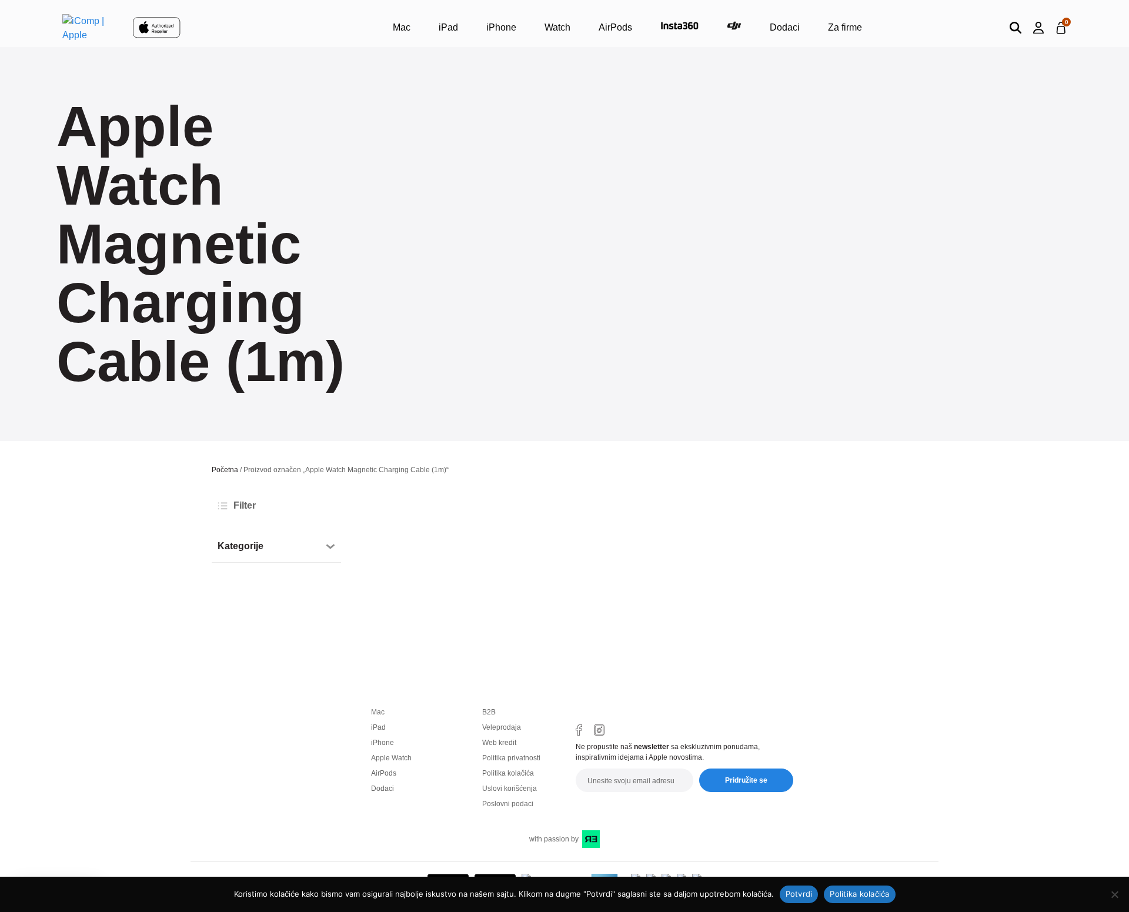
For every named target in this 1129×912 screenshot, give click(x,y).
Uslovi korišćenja (509, 788)
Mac (401, 27)
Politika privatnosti (511, 758)
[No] (1114, 894)
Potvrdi (799, 893)
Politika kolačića (508, 773)
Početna (225, 470)
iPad (448, 27)
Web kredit (499, 743)
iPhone (501, 27)
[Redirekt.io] (591, 839)
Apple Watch (391, 758)
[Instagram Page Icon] (599, 730)
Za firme (845, 27)
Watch (557, 27)
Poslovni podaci (507, 804)
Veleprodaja (501, 727)
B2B (489, 712)
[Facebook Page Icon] (579, 730)
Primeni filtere (258, 594)
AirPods (615, 27)
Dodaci (785, 27)
